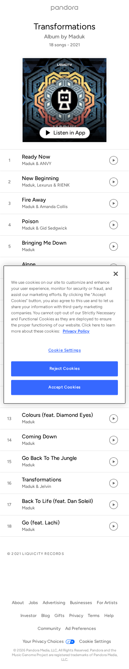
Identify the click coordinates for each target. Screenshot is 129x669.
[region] (64, 334)
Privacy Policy (76, 331)
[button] (64, 160)
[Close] (116, 274)
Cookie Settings (64, 350)
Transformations (64, 26)
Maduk (76, 36)
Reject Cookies (64, 368)
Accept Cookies (64, 387)
